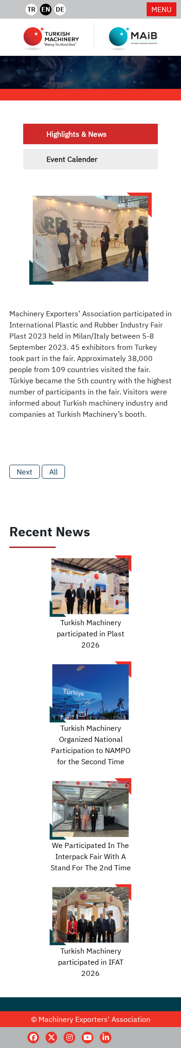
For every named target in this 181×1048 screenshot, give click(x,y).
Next (24, 471)
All (53, 471)
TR (31, 9)
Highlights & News (76, 134)
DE (60, 9)
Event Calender (71, 159)
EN (45, 9)
